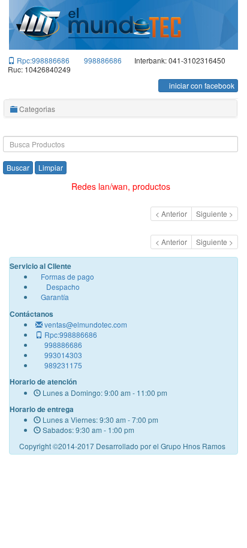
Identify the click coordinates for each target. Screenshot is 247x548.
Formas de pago (66, 276)
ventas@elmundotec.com (86, 324)
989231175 (63, 365)
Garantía (54, 297)
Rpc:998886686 (43, 60)
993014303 (63, 355)
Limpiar (50, 167)
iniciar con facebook (200, 85)
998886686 (102, 60)
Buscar (18, 167)
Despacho (59, 286)
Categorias (36, 109)
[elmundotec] (99, 24)
